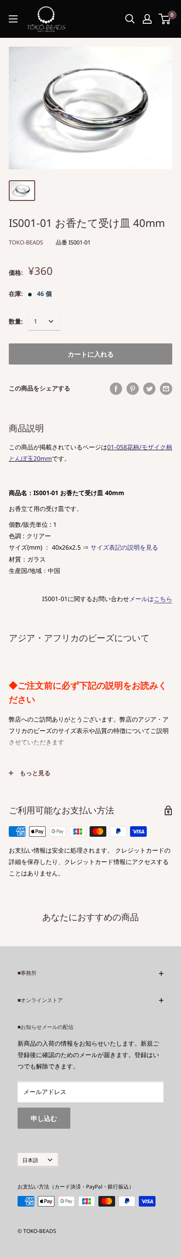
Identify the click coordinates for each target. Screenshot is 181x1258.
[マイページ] (147, 19)
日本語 (30, 1159)
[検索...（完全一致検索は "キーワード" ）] (130, 19)
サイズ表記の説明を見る (124, 547)
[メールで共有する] (166, 388)
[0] (164, 19)
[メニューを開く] (13, 18)
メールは (150, 598)
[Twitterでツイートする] (149, 388)
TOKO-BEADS (26, 242)
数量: (16, 321)
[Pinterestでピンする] (133, 388)
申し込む (44, 1118)
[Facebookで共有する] (116, 388)
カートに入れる (91, 354)
